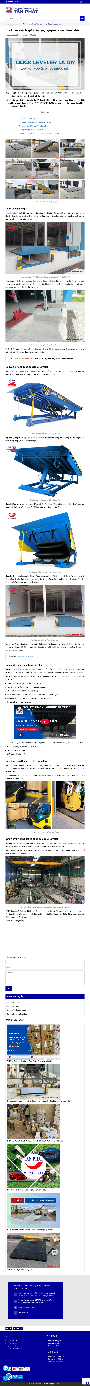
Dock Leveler (10, 213)
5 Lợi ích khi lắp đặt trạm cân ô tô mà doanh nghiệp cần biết (30, 1230)
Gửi (9, 988)
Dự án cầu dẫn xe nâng (16, 1010)
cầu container (77, 672)
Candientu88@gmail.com (27, 1307)
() (83, 2)
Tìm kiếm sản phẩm (55, 1361)
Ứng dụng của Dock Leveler (32, 130)
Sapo (59, 1384)
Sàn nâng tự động (40, 281)
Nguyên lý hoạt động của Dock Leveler (36, 122)
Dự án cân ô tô (13, 1006)
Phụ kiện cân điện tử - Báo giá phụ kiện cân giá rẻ (26, 1190)
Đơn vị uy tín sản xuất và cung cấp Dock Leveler (40, 133)
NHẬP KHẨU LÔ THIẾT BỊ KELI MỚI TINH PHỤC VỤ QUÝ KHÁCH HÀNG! (35, 1141)
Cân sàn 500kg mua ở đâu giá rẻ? (20, 1270)
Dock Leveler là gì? (28, 119)
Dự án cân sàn (13, 1002)
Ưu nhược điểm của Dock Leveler (34, 126)
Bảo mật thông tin (54, 1341)
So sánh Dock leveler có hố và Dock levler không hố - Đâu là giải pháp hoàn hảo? (39, 1101)
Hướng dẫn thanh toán (56, 1356)
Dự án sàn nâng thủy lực (17, 1014)
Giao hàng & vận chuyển (56, 1346)
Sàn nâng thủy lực (27, 657)
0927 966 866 (18, 2)
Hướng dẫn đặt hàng (55, 1359)
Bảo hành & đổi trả (54, 1343)
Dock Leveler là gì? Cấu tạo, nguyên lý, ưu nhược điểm (43, 30)
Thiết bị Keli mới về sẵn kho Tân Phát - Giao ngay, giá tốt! (29, 1061)
